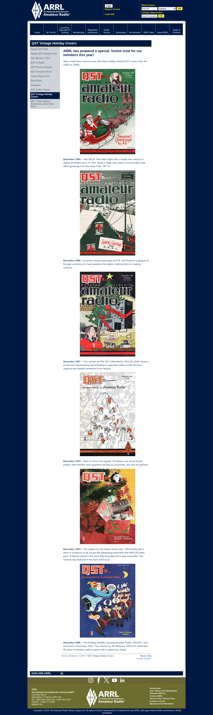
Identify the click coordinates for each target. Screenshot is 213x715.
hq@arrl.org (37, 704)
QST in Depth (38, 62)
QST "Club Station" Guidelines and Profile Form (42, 104)
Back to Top (145, 656)
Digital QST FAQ (39, 49)
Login (108, 6)
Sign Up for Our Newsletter (161, 704)
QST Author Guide (40, 89)
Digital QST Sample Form (44, 53)
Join (152, 691)
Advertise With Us (157, 693)
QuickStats (36, 80)
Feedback (36, 85)
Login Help (109, 14)
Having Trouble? (143, 658)
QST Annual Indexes (41, 71)
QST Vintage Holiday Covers (41, 95)
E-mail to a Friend (157, 701)
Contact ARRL (156, 696)
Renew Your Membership (166, 691)
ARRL (62, 10)
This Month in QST (40, 58)
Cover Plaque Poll (40, 76)
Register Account (112, 9)
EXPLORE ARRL (41, 673)
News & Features (69, 656)
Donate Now (155, 688)
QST (82, 656)
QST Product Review (41, 67)
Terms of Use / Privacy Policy (162, 698)
